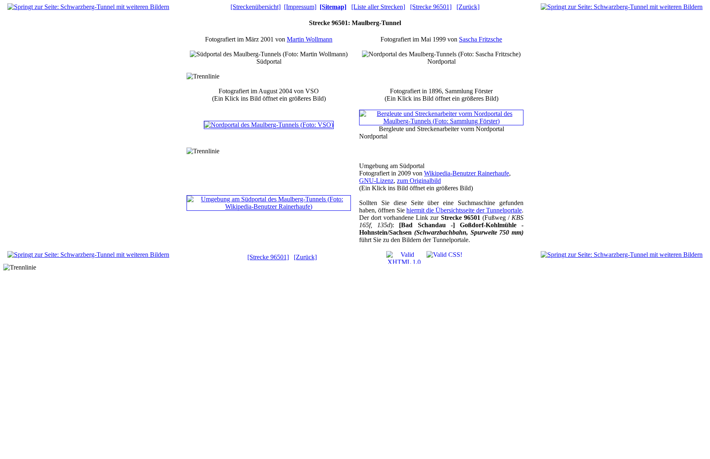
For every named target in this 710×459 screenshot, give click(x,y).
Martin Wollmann (309, 39)
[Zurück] (467, 6)
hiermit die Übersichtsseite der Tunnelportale (464, 210)
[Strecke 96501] (431, 6)
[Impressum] (300, 6)
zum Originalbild (419, 180)
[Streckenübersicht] (256, 6)
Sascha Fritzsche (480, 39)
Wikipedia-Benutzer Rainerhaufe (466, 173)
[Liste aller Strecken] (378, 6)
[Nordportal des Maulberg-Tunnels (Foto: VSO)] (269, 124)
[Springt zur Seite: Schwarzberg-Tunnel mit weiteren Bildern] (88, 6)
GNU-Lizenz (376, 180)
